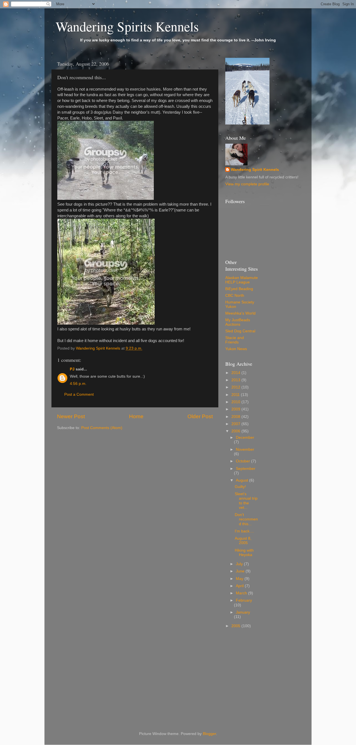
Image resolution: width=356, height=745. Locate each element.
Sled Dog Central (240, 331)
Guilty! (240, 487)
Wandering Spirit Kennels (255, 170)
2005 (236, 626)
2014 (236, 373)
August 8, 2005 (243, 540)
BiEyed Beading (239, 289)
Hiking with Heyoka (244, 552)
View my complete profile (247, 184)
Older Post (200, 416)
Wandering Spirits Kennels (127, 26)
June (241, 571)
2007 (236, 424)
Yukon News (236, 349)
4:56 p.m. (78, 384)
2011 (236, 395)
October (243, 461)
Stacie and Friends (234, 340)
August (242, 480)
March (242, 593)
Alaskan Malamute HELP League (241, 280)
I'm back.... (244, 531)
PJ (72, 369)
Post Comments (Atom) (101, 428)
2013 (236, 380)
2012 (236, 387)
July (240, 564)
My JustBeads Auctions (237, 322)
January (243, 612)
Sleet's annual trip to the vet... (246, 501)
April (240, 586)
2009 (236, 409)
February (244, 600)
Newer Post (71, 416)
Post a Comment (79, 394)
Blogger (209, 734)
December (245, 437)
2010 (236, 402)
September (245, 469)
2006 (236, 431)
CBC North (234, 295)
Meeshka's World (240, 313)
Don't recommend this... (246, 519)
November (245, 449)
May (240, 579)
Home (136, 416)
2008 (236, 417)
